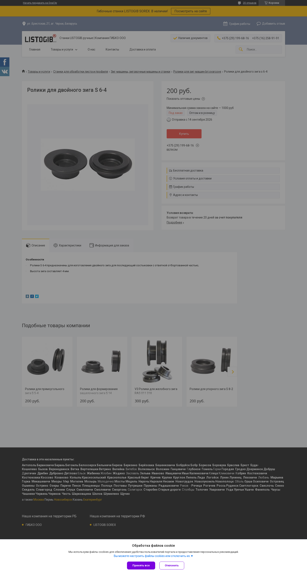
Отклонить (172, 565)
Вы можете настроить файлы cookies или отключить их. (152, 556)
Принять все (141, 565)
